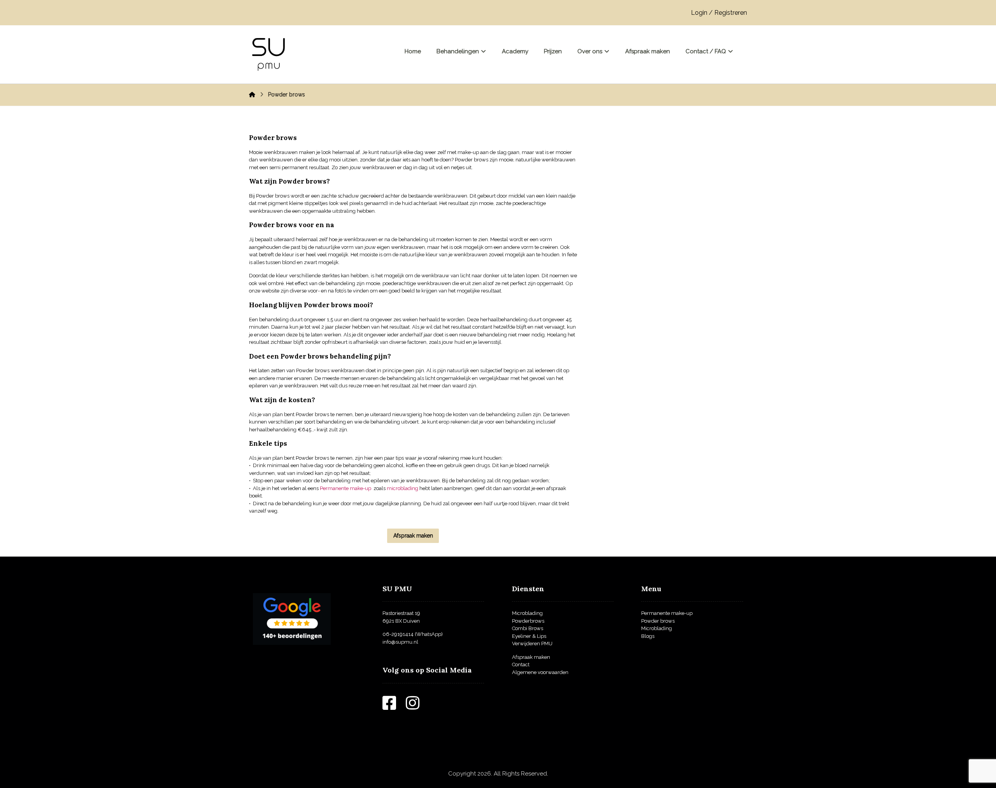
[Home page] (252, 94)
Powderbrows (528, 621)
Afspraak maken (531, 657)
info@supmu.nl (400, 642)
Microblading (527, 613)
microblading (402, 488)
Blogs (647, 636)
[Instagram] (417, 706)
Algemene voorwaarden (540, 672)
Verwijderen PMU (532, 643)
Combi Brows (527, 628)
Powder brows (658, 621)
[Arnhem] (268, 54)
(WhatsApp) (428, 634)
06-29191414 (398, 634)
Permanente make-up (345, 488)
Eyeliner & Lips (529, 636)
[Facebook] (394, 706)
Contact (521, 664)
